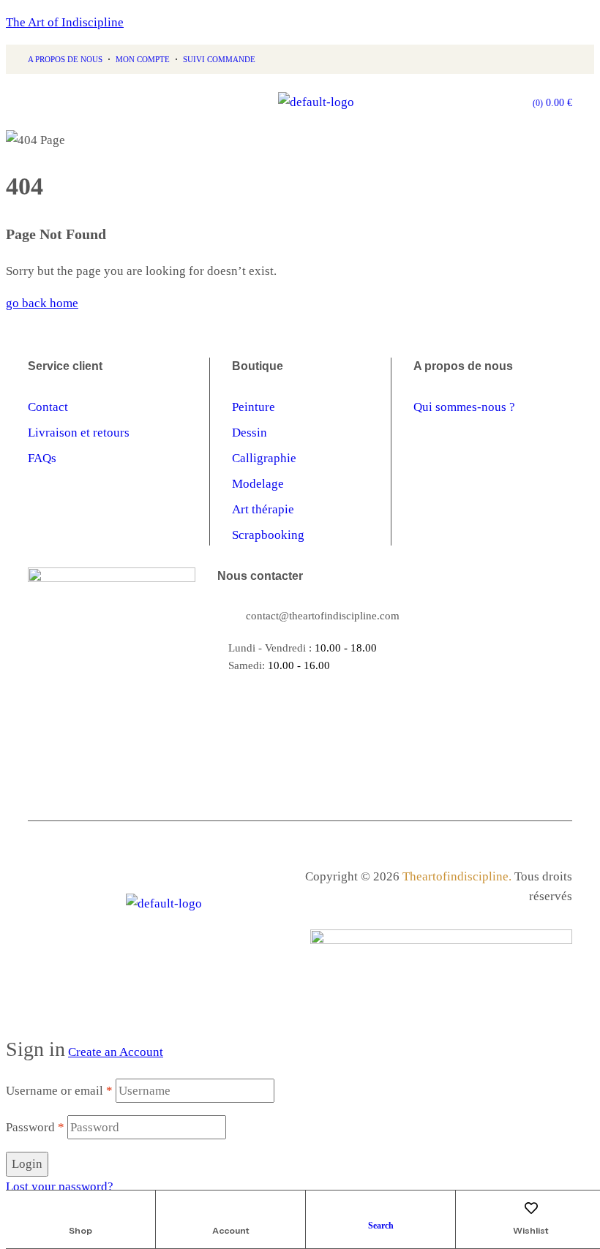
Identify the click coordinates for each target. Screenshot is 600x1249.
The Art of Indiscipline (65, 22)
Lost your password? (59, 1186)
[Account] (230, 1208)
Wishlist (531, 1230)
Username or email (59, 1091)
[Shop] (80, 1208)
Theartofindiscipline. (456, 876)
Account (231, 1230)
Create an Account (115, 1052)
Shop (80, 1230)
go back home (42, 303)
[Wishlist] (531, 1208)
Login (27, 1164)
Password (35, 1127)
